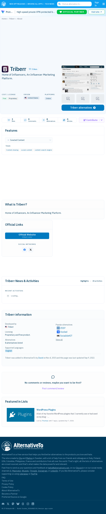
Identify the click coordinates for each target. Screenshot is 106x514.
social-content (26, 150)
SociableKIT (66, 335)
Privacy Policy (8, 484)
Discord (79, 467)
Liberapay (23, 474)
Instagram (42, 470)
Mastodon (16, 470)
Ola (20, 458)
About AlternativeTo (11, 490)
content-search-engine (43, 150)
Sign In (97, 4)
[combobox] (74, 4)
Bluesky (25, 470)
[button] (33, 69)
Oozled (63, 331)
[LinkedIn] (32, 503)
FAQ (3, 477)
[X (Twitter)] (8, 503)
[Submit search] (59, 4)
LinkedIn (54, 470)
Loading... (15, 295)
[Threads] (23, 503)
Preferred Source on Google (14, 497)
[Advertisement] (53, 42)
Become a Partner (10, 493)
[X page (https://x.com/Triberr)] (30, 249)
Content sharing (12, 150)
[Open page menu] (103, 4)
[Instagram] (27, 503)
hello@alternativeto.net (58, 467)
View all (59, 339)
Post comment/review (53, 388)
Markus (29, 458)
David (40, 358)
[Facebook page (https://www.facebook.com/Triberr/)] (24, 249)
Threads (33, 470)
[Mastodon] (13, 503)
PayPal (34, 474)
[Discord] (3, 503)
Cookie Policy (7, 487)
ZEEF (63, 328)
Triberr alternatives (81, 107)
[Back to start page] (4, 4)
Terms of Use (7, 480)
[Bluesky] (18, 503)
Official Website (27, 235)
